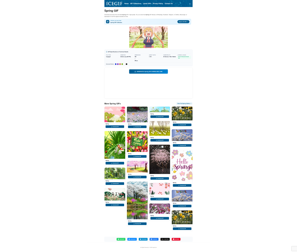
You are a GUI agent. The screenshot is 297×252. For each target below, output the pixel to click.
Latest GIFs (147, 3)
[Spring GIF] (114, 114)
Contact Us (169, 3)
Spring (107, 124)
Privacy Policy (158, 3)
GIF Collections (135, 3)
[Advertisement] (148, 86)
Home (126, 3)
